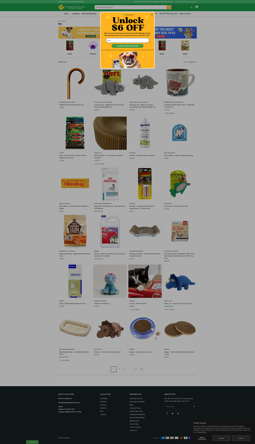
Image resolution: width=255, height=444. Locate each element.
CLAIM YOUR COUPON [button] (127, 46)
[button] (152, 15)
